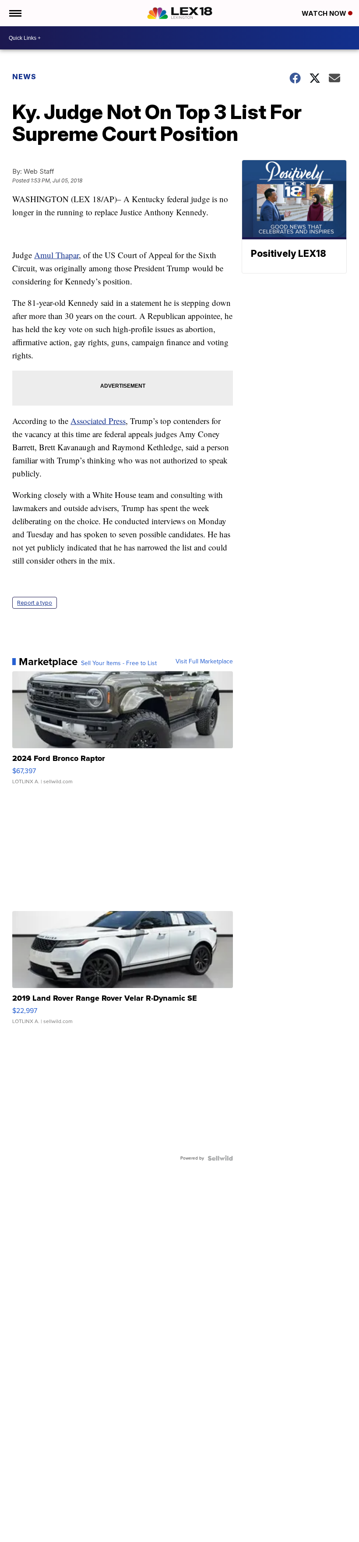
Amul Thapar (56, 254)
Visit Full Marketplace (204, 662)
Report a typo (34, 602)
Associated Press (98, 420)
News (24, 76)
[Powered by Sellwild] (220, 1158)
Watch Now (325, 13)
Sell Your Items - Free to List (119, 663)
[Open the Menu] (15, 13)
